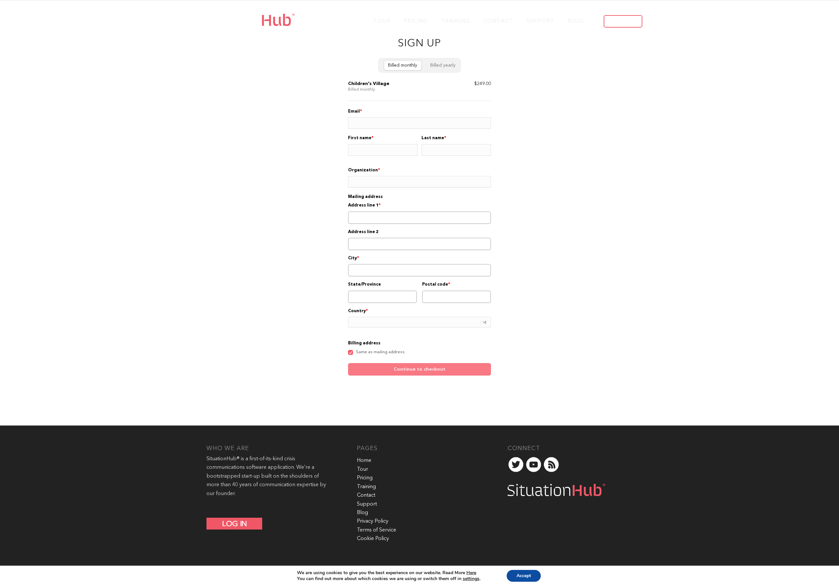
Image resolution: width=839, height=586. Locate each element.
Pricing (365, 478)
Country (357, 311)
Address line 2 (363, 232)
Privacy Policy (372, 521)
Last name (432, 138)
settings (471, 579)
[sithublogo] (243, 20)
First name (359, 138)
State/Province (364, 284)
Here (471, 573)
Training (366, 486)
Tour (362, 469)
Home (364, 460)
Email (354, 111)
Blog (362, 512)
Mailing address (365, 197)
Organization (363, 170)
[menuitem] (382, 20)
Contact (366, 495)
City (352, 258)
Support (367, 504)
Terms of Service (376, 530)
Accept (524, 576)
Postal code (435, 284)
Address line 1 (363, 205)
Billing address (364, 343)
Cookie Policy (373, 538)
